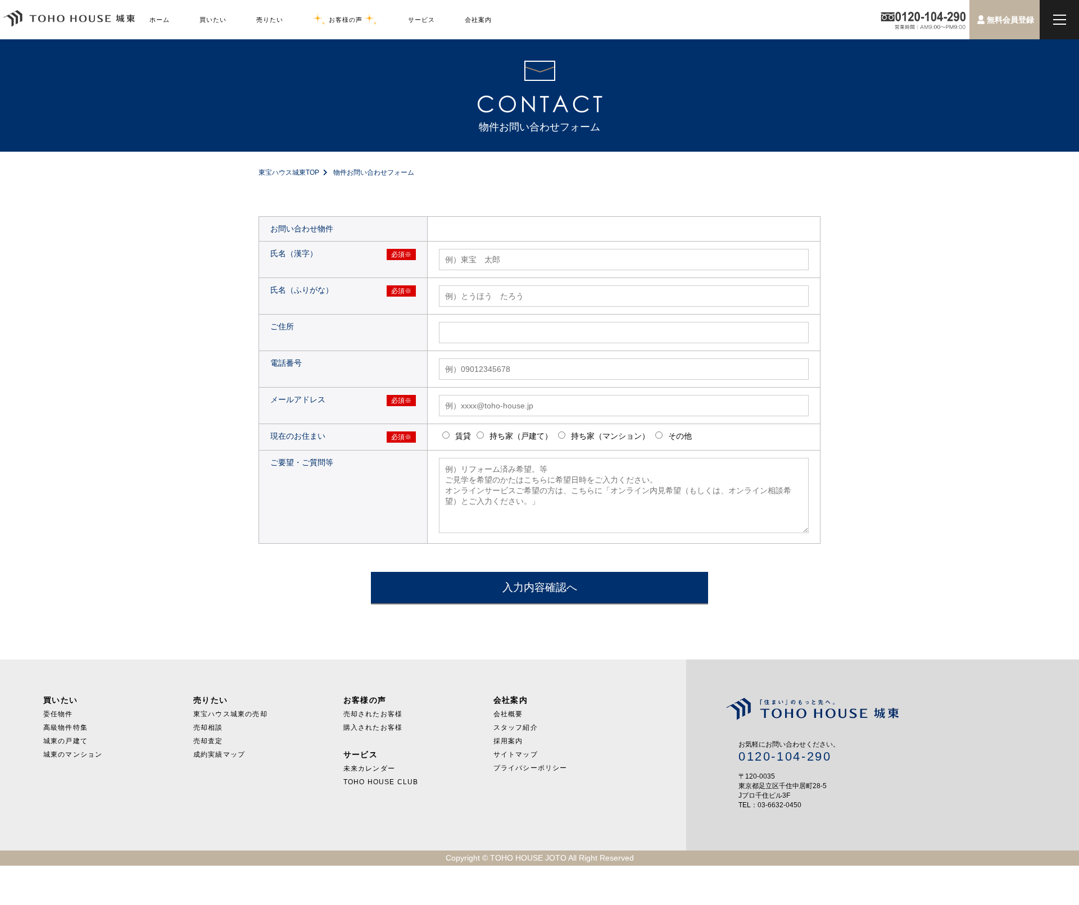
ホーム (159, 19)
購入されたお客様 (373, 727)
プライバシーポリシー (530, 768)
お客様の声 (346, 19)
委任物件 (58, 714)
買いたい (213, 19)
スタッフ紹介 (515, 727)
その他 (679, 435)
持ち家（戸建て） (519, 435)
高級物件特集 (65, 727)
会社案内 (478, 19)
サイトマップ (515, 754)
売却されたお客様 (373, 714)
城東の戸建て (65, 741)
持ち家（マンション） (609, 435)
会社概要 (508, 714)
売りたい (269, 19)
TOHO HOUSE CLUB (381, 782)
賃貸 (462, 435)
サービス (421, 19)
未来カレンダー (369, 768)
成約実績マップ (219, 754)
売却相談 (208, 727)
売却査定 (208, 741)
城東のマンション (73, 754)
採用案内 (508, 741)
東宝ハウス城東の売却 (230, 714)
